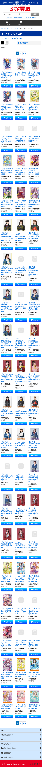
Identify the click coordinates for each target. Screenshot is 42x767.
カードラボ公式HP (33, 764)
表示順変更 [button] (24, 43)
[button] (35, 23)
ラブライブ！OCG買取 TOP (11, 38)
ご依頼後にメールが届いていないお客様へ (21, 17)
